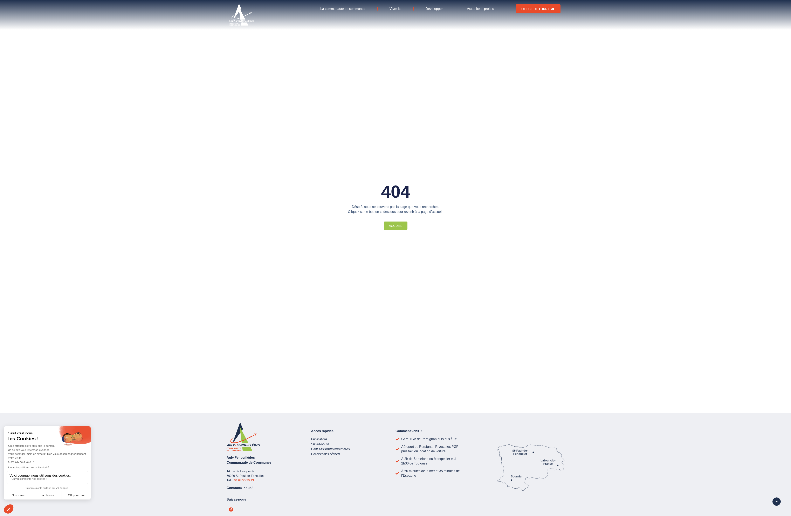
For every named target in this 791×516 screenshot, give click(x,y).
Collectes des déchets (325, 454)
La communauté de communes (342, 9)
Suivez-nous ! (320, 444)
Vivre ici (395, 9)
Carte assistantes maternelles (330, 449)
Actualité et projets (480, 9)
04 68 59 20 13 (244, 480)
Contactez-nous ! (240, 488)
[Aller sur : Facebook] (231, 509)
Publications (319, 439)
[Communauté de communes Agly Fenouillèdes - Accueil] (241, 15)
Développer (434, 9)
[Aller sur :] (776, 501)
